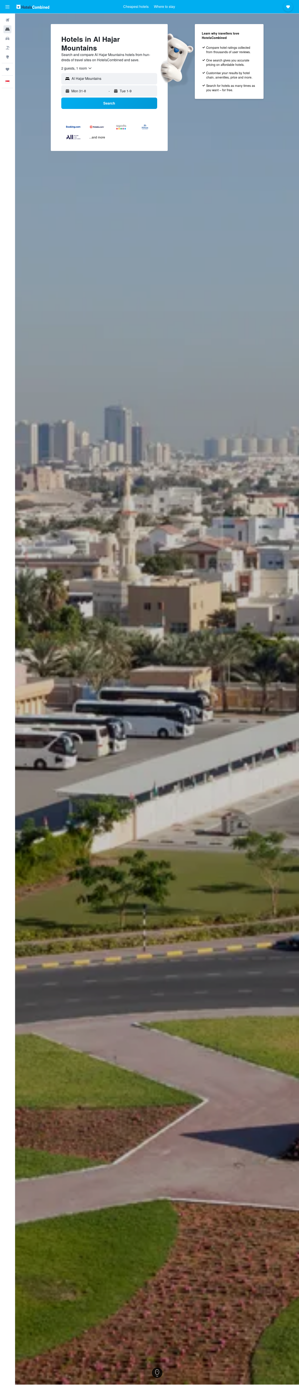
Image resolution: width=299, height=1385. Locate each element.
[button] (7, 7)
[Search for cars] (7, 38)
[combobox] (76, 68)
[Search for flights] (7, 20)
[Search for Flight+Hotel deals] (7, 47)
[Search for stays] (7, 29)
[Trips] (7, 69)
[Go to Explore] (7, 56)
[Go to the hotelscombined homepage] (33, 7)
